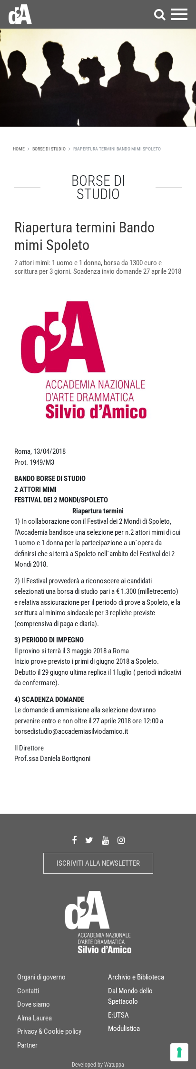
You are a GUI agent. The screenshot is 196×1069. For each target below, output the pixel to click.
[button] (160, 14)
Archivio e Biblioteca (136, 977)
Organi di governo (41, 977)
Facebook (74, 840)
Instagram (121, 840)
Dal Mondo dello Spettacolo (130, 996)
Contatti (28, 991)
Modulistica (124, 1028)
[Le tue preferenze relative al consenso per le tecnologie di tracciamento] (179, 1052)
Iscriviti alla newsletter (98, 863)
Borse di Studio (49, 149)
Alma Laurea (34, 1018)
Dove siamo (33, 1004)
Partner (27, 1045)
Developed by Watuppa (98, 1064)
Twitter (89, 840)
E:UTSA (118, 1015)
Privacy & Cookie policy (49, 1031)
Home (19, 149)
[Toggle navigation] (179, 14)
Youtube (105, 840)
